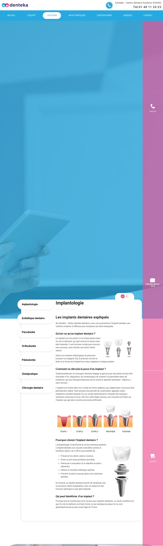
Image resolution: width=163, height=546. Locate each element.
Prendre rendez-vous (153, 285)
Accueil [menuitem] (11, 15)
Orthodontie (29, 346)
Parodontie (28, 332)
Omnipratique (30, 373)
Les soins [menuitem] (52, 15)
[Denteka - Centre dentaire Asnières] (15, 5)
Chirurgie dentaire (32, 387)
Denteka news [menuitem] (104, 15)
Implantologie (30, 304)
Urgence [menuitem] (127, 15)
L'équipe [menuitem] (31, 15)
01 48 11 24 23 (150, 7)
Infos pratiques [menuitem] (76, 15)
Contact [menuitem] (148, 15)
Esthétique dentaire (33, 318)
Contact (153, 111)
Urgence (152, 461)
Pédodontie (28, 359)
